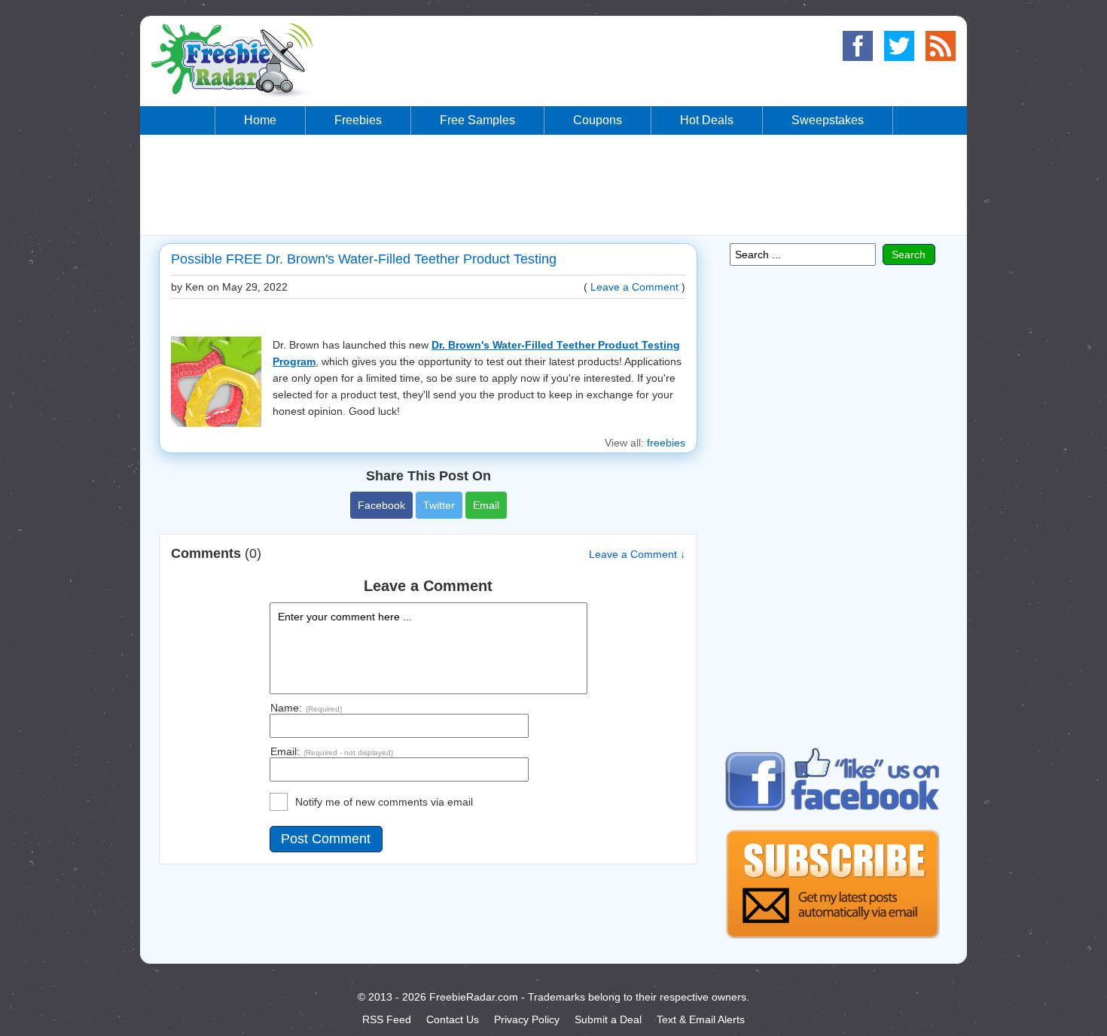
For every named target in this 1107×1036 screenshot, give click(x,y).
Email (486, 505)
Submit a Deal (608, 1019)
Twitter (439, 505)
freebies (666, 443)
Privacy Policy (527, 1019)
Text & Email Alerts (701, 1019)
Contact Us (452, 1019)
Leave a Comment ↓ (637, 554)
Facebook (381, 505)
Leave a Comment (634, 287)
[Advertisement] (553, 184)
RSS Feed (386, 1019)
